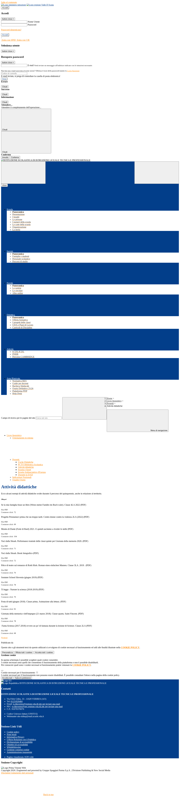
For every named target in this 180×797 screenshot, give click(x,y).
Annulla (5, 157)
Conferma (15, 157)
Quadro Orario (18, 480)
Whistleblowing (14, 747)
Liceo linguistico (114, 401)
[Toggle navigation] (23, 172)
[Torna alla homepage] (90, 160)
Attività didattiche (26, 467)
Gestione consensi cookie (18, 749)
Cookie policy (13, 732)
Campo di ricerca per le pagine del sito (18, 418)
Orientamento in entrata (22, 438)
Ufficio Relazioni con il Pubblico (21, 739)
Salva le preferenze (23, 678)
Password (32, 24)
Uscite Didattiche (25, 462)
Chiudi (4, 87)
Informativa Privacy (15, 737)
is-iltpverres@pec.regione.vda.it (37, 706)
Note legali (11, 734)
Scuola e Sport (24, 469)
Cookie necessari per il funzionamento (18, 672)
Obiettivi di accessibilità (17, 744)
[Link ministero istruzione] (13, 5)
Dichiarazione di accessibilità (19, 742)
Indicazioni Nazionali (21, 477)
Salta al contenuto (9, 2)
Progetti (110, 403)
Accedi (5, 8)
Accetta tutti (44, 652)
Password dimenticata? (11, 30)
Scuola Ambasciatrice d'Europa (32, 472)
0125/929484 (16, 701)
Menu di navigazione (158, 430)
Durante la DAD (25, 475)
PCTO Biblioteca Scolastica (30, 464)
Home (109, 398)
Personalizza (7, 652)
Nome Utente (34, 22)
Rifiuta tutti (24, 652)
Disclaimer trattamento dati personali (17, 773)
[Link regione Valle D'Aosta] (40, 5)
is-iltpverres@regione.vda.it (36, 704)
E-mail (31, 65)
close (4, 185)
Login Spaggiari (73, 71)
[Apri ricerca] (156, 172)
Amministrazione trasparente (19, 752)
